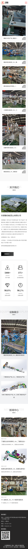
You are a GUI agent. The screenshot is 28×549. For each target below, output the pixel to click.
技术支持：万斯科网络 (19, 547)
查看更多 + (7, 254)
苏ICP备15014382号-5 (8, 547)
